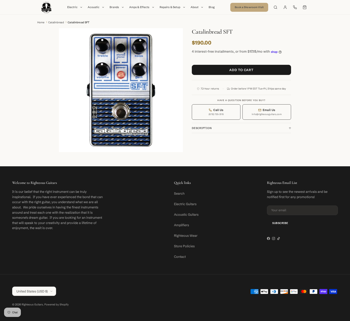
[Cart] (305, 7)
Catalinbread (56, 22)
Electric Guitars (185, 204)
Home (41, 22)
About (195, 7)
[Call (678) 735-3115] (295, 7)
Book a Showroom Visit (249, 7)
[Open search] (275, 7)
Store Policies (184, 246)
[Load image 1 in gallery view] (121, 90)
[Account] (285, 7)
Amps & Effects (139, 7)
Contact (180, 257)
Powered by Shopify (56, 304)
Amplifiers (181, 225)
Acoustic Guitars (186, 214)
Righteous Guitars (32, 304)
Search (179, 193)
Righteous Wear (185, 236)
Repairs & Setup (170, 7)
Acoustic (93, 7)
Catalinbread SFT (79, 22)
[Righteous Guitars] (46, 7)
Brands (114, 7)
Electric (72, 7)
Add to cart (241, 70)
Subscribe (280, 223)
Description (202, 128)
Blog (212, 7)
